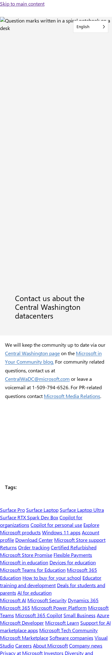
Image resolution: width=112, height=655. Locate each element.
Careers (23, 645)
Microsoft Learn (62, 622)
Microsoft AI (13, 600)
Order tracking (33, 547)
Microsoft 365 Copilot (38, 615)
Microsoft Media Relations (72, 396)
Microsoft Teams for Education (33, 570)
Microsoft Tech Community (68, 630)
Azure (103, 615)
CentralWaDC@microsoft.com (37, 378)
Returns (8, 547)
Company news (85, 645)
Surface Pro (12, 509)
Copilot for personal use (56, 524)
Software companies (71, 637)
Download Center (34, 540)
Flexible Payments (73, 555)
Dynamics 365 (83, 600)
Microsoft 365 (15, 607)
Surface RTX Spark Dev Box (29, 517)
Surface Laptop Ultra (82, 509)
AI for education (34, 592)
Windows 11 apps (61, 532)
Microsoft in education (24, 562)
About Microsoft (50, 645)
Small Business (79, 615)
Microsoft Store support (79, 540)
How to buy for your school (51, 577)
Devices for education (72, 562)
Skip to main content (22, 3)
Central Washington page (32, 353)
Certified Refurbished (73, 547)
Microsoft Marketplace (24, 637)
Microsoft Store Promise (26, 555)
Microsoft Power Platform (59, 607)
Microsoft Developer (22, 622)
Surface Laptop (42, 509)
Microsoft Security (47, 600)
